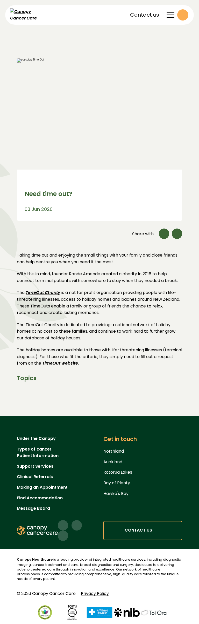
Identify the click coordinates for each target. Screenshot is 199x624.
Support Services (35, 466)
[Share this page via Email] (177, 234)
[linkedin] (77, 525)
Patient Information (38, 456)
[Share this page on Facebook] (164, 234)
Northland (113, 451)
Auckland (112, 462)
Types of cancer (34, 449)
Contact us (144, 14)
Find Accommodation (40, 498)
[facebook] (63, 525)
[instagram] (63, 536)
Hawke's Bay (116, 493)
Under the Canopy (36, 438)
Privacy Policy (95, 593)
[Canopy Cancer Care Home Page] (32, 15)
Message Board (33, 508)
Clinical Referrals (35, 477)
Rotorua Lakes (117, 472)
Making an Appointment (42, 487)
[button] (182, 15)
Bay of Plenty (116, 483)
